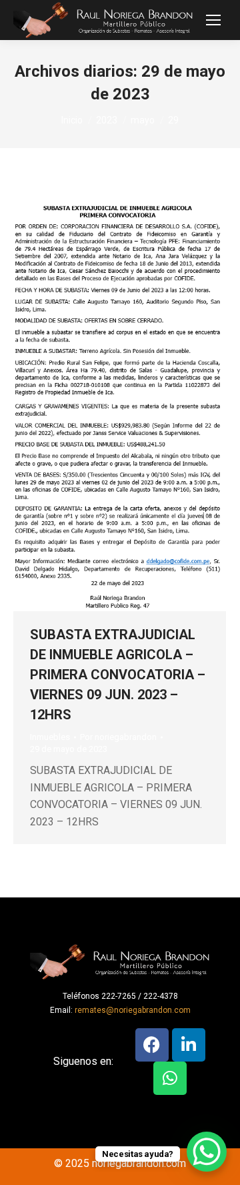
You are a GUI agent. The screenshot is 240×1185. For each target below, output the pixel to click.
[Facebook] (152, 1045)
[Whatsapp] (170, 1078)
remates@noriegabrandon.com (133, 1010)
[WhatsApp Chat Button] (207, 1152)
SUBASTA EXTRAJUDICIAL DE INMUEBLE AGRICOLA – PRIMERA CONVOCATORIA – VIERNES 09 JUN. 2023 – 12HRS (117, 675)
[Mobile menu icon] (213, 20)
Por (118, 737)
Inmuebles (50, 737)
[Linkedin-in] (188, 1045)
